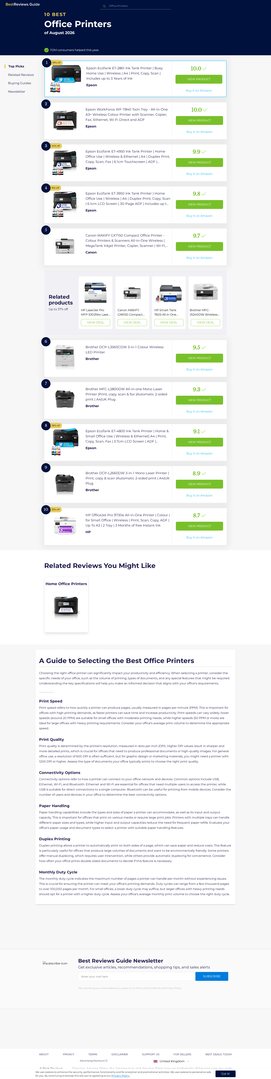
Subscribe (212, 976)
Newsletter (16, 91)
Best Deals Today (219, 1054)
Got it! (225, 1073)
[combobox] (135, 6)
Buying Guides (19, 83)
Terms (92, 1054)
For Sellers (182, 1054)
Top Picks (16, 66)
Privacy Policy (120, 1075)
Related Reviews (21, 75)
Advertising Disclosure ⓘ (93, 1060)
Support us (150, 1054)
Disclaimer (120, 1054)
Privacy (68, 1054)
